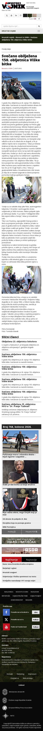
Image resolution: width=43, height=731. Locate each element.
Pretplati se (15, 678)
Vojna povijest (35, 596)
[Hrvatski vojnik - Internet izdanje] (21, 5)
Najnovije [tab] (31, 559)
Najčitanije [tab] (11, 559)
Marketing (20, 674)
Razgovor (35, 592)
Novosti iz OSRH (22, 37)
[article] (21, 444)
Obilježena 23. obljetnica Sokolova (19, 341)
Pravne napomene (35, 728)
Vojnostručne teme (20, 596)
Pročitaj (11, 532)
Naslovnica (8, 592)
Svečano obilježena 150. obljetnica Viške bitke (19, 355)
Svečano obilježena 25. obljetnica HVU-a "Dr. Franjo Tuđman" (18, 405)
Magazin (29, 600)
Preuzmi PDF (31, 532)
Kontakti (10, 674)
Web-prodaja (27, 678)
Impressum (32, 674)
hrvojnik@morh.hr (13, 648)
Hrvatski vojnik (9, 31)
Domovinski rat (17, 600)
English (31, 19)
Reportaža (6, 596)
